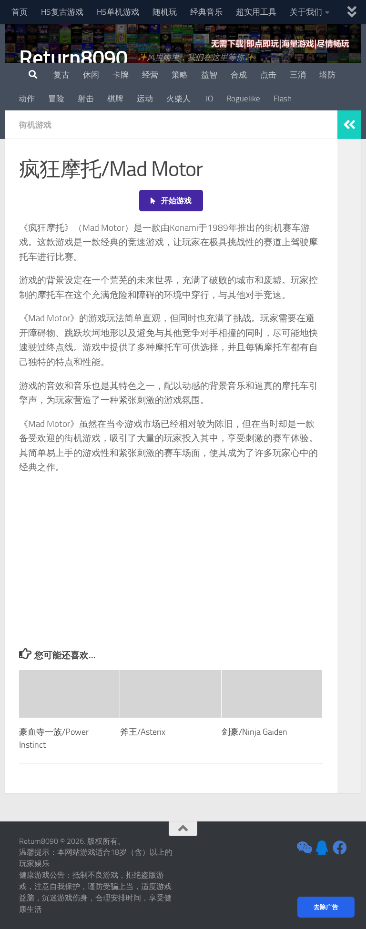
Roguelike (243, 98)
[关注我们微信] (303, 847)
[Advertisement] (171, 576)
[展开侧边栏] (349, 124)
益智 (209, 74)
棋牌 (115, 98)
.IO (208, 98)
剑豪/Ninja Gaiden (254, 732)
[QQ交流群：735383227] (322, 847)
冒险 (56, 98)
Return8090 (73, 57)
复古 (61, 74)
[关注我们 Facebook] (340, 847)
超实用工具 (256, 12)
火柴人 (178, 98)
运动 (145, 98)
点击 (268, 74)
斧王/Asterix (142, 732)
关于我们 (306, 12)
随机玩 (164, 12)
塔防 (327, 74)
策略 (180, 74)
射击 (86, 98)
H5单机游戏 (118, 12)
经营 (150, 74)
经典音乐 (206, 12)
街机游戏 (35, 124)
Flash (283, 98)
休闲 (91, 74)
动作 (27, 98)
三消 (298, 74)
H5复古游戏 (62, 12)
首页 (19, 12)
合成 (239, 74)
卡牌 (120, 74)
